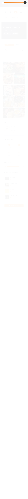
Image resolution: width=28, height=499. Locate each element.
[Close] (25, 2)
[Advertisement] (14, 23)
